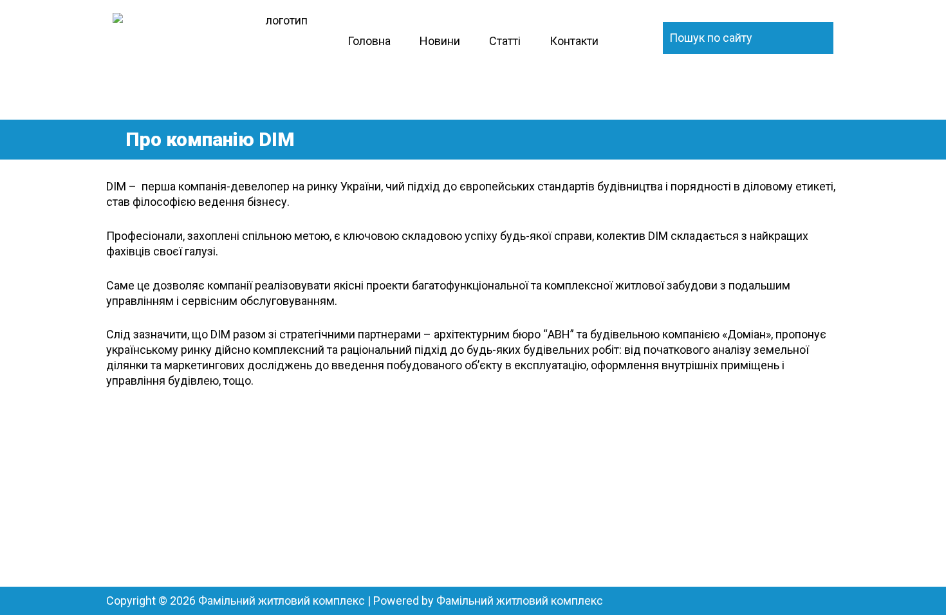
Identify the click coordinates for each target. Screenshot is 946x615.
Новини (440, 41)
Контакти (574, 41)
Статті (505, 41)
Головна (369, 41)
